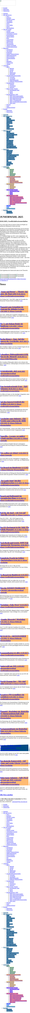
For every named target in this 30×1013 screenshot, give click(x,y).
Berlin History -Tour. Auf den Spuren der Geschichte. (14, 341)
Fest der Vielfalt (10, 748)
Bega (7, 38)
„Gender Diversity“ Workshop (12, 621)
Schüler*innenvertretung (12, 54)
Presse (8, 26)
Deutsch (8, 104)
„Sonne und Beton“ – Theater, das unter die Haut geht (14, 294)
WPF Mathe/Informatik (15, 99)
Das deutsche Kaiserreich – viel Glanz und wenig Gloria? (15, 763)
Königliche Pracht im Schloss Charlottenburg (13, 560)
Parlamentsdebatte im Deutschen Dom (13, 731)
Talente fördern (10, 36)
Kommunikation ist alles (14, 654)
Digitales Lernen (10, 19)
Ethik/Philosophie (14, 80)
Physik (11, 71)
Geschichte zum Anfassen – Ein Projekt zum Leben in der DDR (13, 422)
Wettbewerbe (9, 41)
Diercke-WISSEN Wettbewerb (12, 590)
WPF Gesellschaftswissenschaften (18, 101)
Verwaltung (9, 51)
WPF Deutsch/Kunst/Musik (17, 97)
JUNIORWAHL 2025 (12, 373)
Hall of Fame (9, 42)
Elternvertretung (10, 57)
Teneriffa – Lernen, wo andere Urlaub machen (14, 438)
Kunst (11, 91)
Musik (11, 93)
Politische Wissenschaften (16, 81)
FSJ (7, 60)
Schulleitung (9, 49)
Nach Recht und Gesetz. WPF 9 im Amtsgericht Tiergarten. (14, 545)
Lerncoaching (9, 39)
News (7, 16)
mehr (21, 300)
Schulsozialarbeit (10, 58)
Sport (7, 106)
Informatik (12, 74)
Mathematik (13, 73)
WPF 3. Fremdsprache (15, 100)
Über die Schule (7, 29)
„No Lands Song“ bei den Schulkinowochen (14, 483)
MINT (8, 67)
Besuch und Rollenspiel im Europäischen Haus (13, 498)
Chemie (12, 70)
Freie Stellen (9, 25)
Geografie (12, 77)
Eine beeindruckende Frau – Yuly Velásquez (14, 388)
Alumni (8, 64)
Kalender (8, 18)
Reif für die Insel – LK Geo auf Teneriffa (15, 514)
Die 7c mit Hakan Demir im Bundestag (11, 326)
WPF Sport (12, 103)
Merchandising (10, 28)
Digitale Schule (10, 32)
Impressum (6, 9)
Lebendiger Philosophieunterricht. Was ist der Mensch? (14, 356)
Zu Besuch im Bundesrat (15, 576)
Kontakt (5, 8)
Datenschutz (6, 10)
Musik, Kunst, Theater (12, 88)
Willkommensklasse (11, 55)
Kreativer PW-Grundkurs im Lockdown (12, 697)
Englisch (12, 84)
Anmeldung (9, 22)
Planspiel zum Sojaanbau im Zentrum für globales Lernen (12, 309)
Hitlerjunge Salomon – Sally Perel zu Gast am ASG (14, 781)
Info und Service (7, 15)
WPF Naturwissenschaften (16, 96)
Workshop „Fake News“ (14, 606)
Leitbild (8, 31)
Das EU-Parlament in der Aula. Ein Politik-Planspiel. (14, 529)
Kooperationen (10, 35)
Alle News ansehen (6, 795)
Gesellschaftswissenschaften (13, 75)
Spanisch (12, 87)
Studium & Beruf (10, 107)
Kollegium (9, 52)
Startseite (5, 13)
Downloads (9, 20)
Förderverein (9, 62)
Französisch (13, 86)
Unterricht (5, 65)
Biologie (12, 68)
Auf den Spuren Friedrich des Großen (12, 404)
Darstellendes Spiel (14, 90)
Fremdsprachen (10, 83)
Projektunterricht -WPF (12, 94)
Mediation (9, 61)
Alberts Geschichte (11, 45)
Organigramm (9, 44)
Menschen (5, 48)
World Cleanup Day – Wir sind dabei (13, 682)
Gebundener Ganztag (11, 33)
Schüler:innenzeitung (11, 46)
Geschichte (12, 78)
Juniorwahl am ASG (12, 668)
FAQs (7, 23)
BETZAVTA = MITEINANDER (13, 638)
